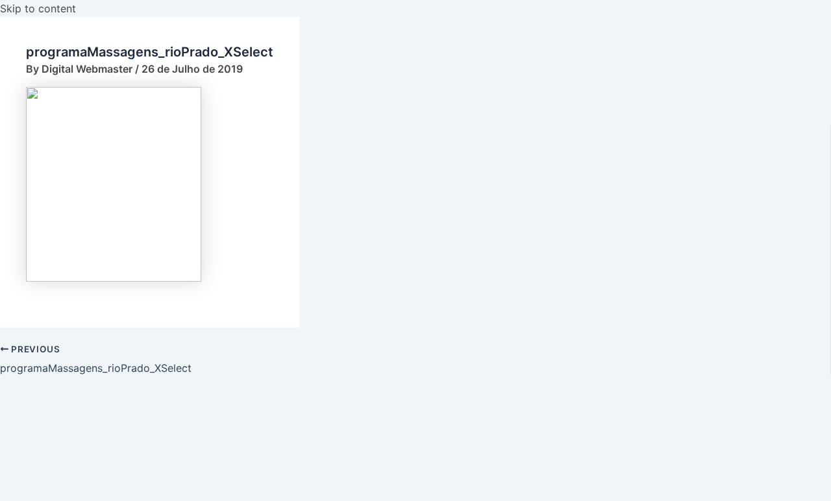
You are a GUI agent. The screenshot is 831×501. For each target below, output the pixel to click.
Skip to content (38, 8)
